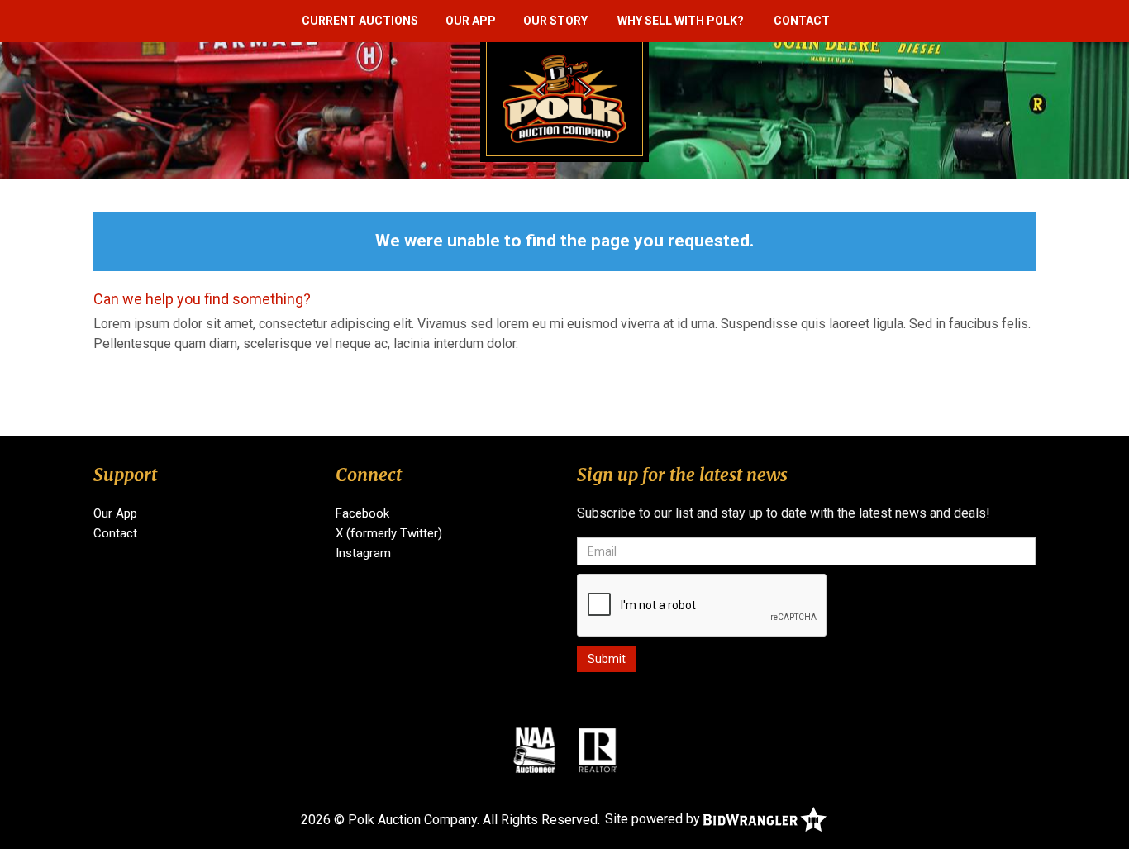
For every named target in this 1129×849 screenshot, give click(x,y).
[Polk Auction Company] (564, 98)
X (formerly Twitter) (389, 533)
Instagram (363, 553)
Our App (470, 20)
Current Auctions (360, 20)
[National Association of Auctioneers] (534, 750)
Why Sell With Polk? (680, 20)
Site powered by (654, 819)
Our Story (555, 20)
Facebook (362, 513)
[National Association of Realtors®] (598, 750)
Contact (802, 20)
